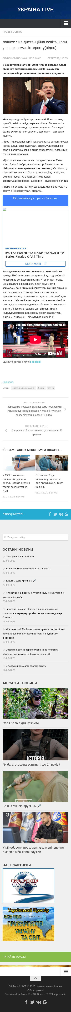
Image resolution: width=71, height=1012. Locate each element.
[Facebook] (50, 514)
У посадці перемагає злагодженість (26, 665)
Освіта (17, 31)
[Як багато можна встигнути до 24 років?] (35, 744)
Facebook (35, 361)
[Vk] (61, 514)
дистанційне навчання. (23, 388)
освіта (51, 388)
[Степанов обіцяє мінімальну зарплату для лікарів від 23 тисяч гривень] (52, 463)
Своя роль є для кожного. (20, 556)
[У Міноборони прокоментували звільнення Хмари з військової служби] (35, 827)
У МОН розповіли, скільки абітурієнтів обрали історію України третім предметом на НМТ (16, 483)
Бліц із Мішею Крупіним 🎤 (21, 580)
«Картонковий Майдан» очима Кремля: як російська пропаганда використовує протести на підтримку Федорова (34, 633)
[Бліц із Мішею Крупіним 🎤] (35, 786)
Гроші (7, 31)
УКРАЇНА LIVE (35, 9)
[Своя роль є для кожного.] (35, 703)
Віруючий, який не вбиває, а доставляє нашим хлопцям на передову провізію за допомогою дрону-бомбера (32, 613)
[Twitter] (55, 514)
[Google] (66, 514)
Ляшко (41, 388)
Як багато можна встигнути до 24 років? (28, 568)
